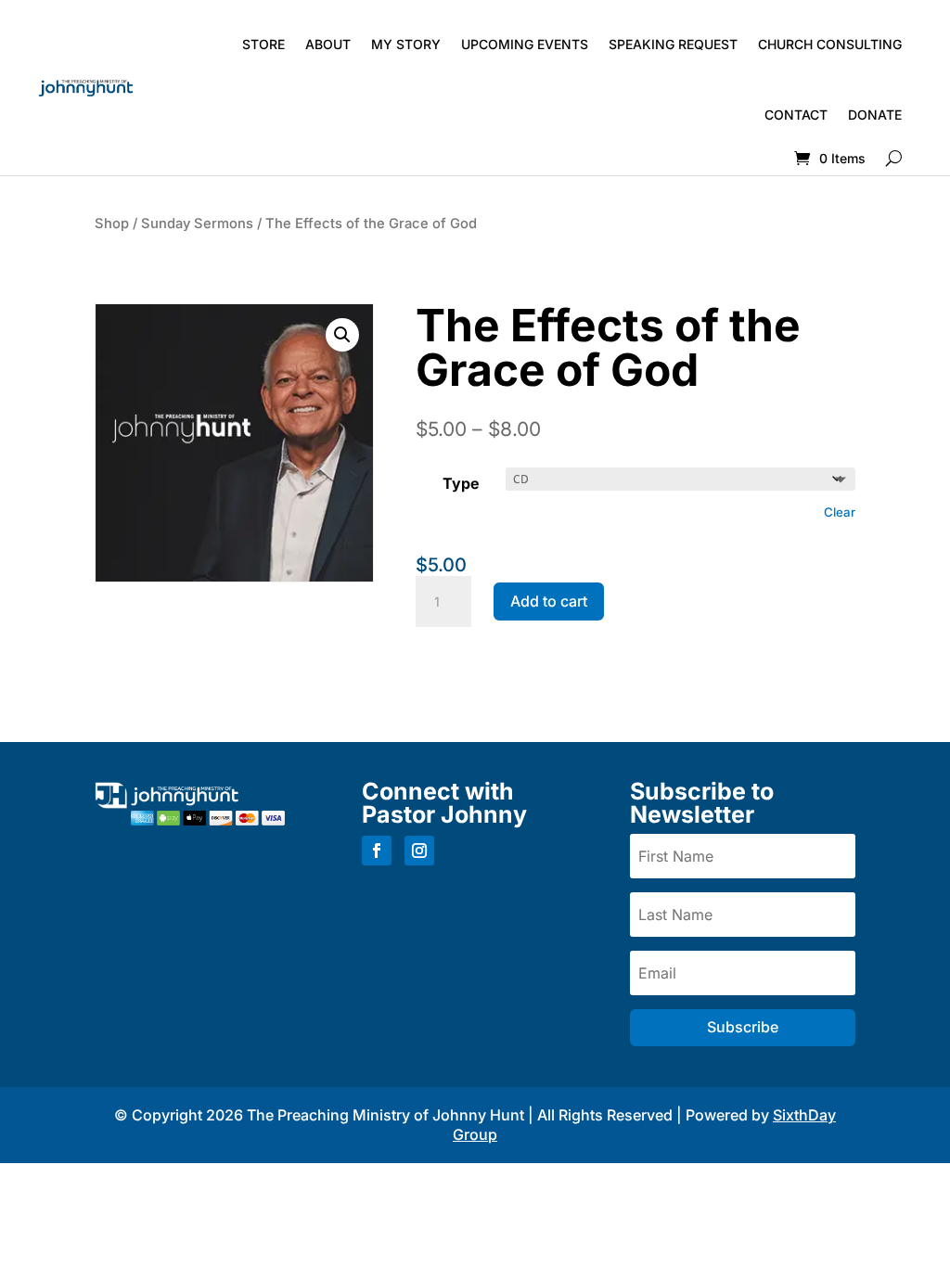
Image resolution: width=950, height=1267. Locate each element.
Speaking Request (673, 44)
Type (461, 483)
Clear (839, 512)
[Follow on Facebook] (377, 850)
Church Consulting (830, 44)
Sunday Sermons (197, 223)
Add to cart (548, 601)
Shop (112, 223)
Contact (796, 114)
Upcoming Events (524, 44)
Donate (875, 114)
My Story (406, 44)
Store (263, 44)
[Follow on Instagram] (419, 850)
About (328, 44)
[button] (342, 335)
